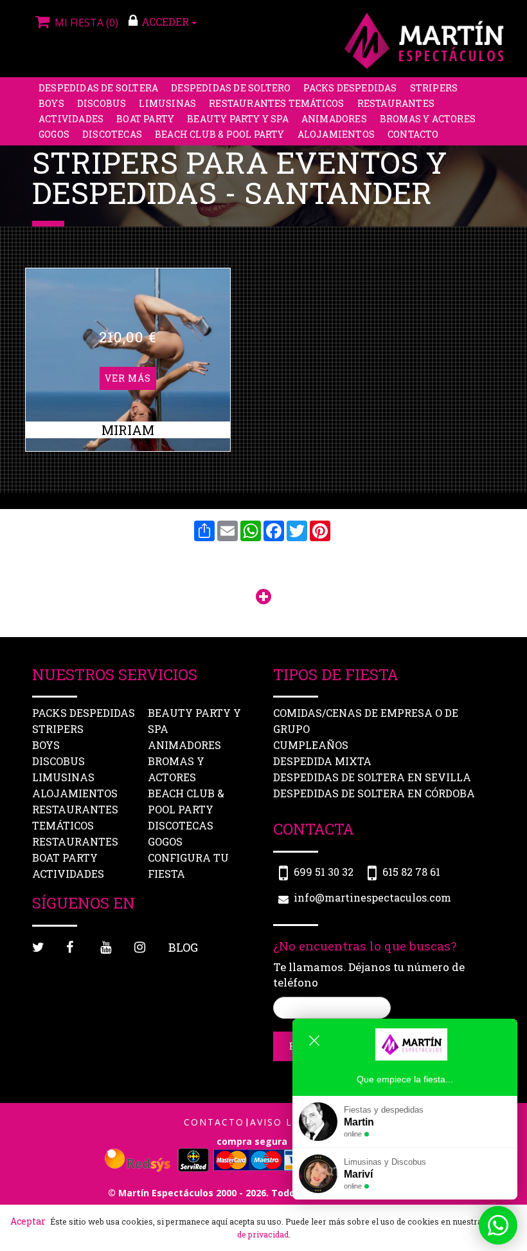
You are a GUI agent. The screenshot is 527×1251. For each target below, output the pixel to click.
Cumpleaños (310, 745)
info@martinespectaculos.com (372, 897)
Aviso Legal (285, 1122)
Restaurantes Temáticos (276, 103)
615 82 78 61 (411, 871)
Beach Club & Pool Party (220, 134)
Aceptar (28, 1221)
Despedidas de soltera (98, 88)
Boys (51, 103)
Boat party (145, 119)
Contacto (413, 134)
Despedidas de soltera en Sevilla (372, 777)
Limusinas (167, 103)
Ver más (128, 378)
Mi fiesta (85, 22)
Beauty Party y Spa (238, 119)
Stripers (434, 88)
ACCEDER (166, 21)
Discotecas (112, 134)
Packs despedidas (350, 88)
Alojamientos (336, 134)
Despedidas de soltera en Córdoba (374, 793)
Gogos (54, 134)
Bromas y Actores (428, 119)
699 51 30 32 (323, 871)
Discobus (102, 103)
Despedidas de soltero (230, 88)
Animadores (334, 119)
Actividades (71, 119)
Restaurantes (395, 103)
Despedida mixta (322, 761)
